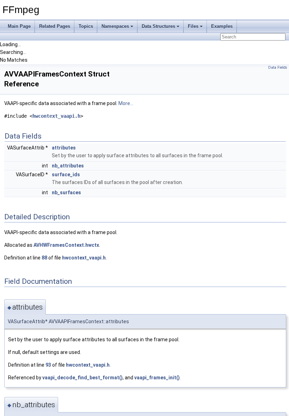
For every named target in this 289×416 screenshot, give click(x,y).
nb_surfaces (66, 192)
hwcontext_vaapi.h (56, 116)
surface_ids (66, 174)
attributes (64, 148)
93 (48, 365)
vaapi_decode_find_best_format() (82, 377)
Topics (86, 26)
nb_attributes (68, 166)
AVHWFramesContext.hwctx (66, 245)
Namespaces (115, 26)
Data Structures (158, 26)
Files (193, 26)
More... (125, 103)
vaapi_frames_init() (157, 377)
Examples (222, 26)
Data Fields (277, 67)
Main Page (19, 26)
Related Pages (54, 26)
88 (44, 258)
